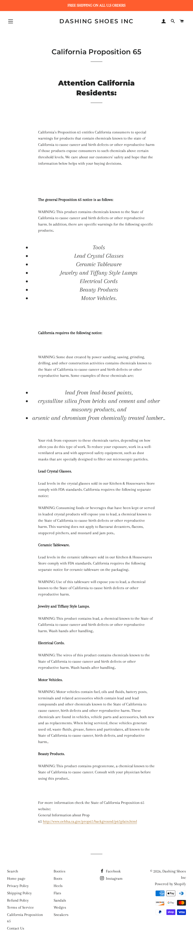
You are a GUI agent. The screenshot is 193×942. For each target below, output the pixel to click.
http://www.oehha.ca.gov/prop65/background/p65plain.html (90, 821)
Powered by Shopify (170, 884)
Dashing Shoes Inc (96, 21)
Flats (57, 893)
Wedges (60, 907)
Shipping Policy (19, 893)
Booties (59, 871)
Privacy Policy (18, 886)
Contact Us (15, 928)
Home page (16, 878)
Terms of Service (20, 907)
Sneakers (61, 914)
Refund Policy (18, 900)
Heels (58, 886)
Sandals (60, 900)
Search (12, 871)
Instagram (114, 878)
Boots (58, 878)
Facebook (113, 871)
